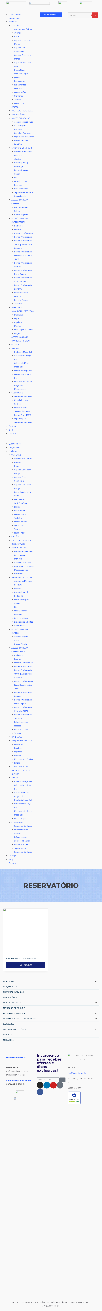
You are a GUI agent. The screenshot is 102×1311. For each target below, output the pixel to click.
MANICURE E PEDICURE (21, 148)
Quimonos (18, 96)
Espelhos (18, 322)
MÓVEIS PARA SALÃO (20, 118)
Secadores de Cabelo (23, 396)
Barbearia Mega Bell (23, 352)
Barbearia (18, 225)
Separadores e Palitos (23, 192)
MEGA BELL (16, 348)
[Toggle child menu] (96, 981)
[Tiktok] (60, 1085)
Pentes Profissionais (23, 237)
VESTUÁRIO (16, 25)
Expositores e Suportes (24, 136)
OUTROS (15, 344)
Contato (12, 433)
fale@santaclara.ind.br (77, 1073)
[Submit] (62, 1080)
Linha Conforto (20, 92)
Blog (11, 430)
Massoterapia (20, 389)
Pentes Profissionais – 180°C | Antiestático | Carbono (23, 244)
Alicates (17, 159)
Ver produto (26, 965)
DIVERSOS (8, 1035)
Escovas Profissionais (23, 233)
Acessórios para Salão (23, 122)
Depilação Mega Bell (23, 370)
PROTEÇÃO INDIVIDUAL (22, 110)
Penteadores (19, 81)
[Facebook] (40, 1092)
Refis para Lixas (21, 188)
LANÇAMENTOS (10, 987)
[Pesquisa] (95, 15)
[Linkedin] (46, 1085)
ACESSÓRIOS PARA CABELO (15, 1013)
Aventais (18, 33)
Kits (15, 177)
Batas (16, 36)
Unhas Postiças (20, 196)
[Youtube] (53, 1085)
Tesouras (18, 303)
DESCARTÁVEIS (18, 114)
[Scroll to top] (96, 1302)
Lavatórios (18, 144)
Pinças (17, 333)
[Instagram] (40, 1085)
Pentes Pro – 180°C (22, 415)
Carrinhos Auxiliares (22, 133)
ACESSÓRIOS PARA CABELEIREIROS (19, 1019)
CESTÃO (15, 107)
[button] (20, 440)
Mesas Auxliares (21, 140)
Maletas (17, 326)
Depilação (18, 315)
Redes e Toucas (21, 300)
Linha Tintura (20, 103)
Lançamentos (14, 18)
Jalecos (17, 77)
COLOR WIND (17, 392)
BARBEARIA (16, 307)
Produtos (13, 21)
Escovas (17, 229)
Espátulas (18, 318)
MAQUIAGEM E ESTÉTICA (22, 311)
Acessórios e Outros (23, 29)
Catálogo (12, 426)
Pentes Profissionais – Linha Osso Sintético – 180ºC (23, 255)
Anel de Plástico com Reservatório (21, 958)
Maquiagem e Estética (23, 329)
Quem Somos (15, 14)
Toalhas (17, 99)
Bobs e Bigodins (21, 214)
